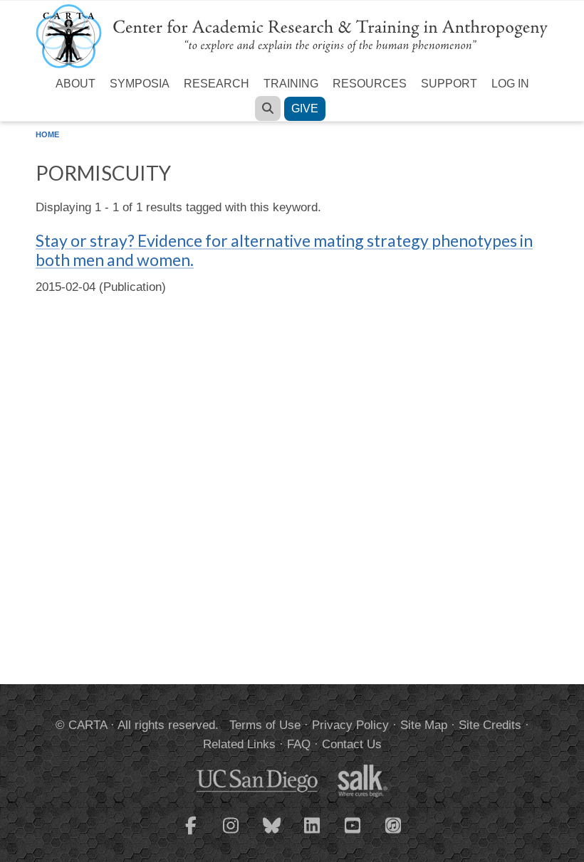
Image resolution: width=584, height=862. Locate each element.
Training (291, 84)
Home (47, 134)
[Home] (292, 35)
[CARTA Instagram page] (231, 834)
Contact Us (352, 744)
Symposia (140, 84)
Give (304, 108)
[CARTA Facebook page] (191, 834)
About (75, 84)
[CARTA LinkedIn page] (312, 834)
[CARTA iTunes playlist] (394, 824)
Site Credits (490, 725)
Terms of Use (265, 725)
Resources (370, 84)
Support (449, 84)
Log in (510, 84)
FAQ (299, 744)
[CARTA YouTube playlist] (353, 834)
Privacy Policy (350, 725)
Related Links (239, 744)
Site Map (423, 725)
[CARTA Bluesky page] (272, 834)
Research (216, 84)
